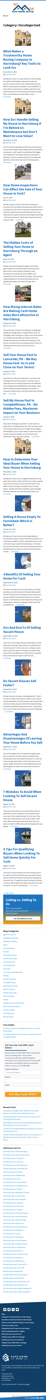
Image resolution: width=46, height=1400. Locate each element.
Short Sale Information (11, 1006)
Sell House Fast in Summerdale (14, 1199)
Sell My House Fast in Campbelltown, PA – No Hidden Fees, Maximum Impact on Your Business (21, 406)
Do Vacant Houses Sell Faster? (19, 683)
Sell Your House (8, 996)
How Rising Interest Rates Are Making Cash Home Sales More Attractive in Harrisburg (22, 313)
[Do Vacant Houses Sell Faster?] (23, 668)
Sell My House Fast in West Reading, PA (17, 1288)
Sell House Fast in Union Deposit (15, 1240)
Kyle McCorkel (10, 74)
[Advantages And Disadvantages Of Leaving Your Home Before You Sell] (23, 721)
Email (7, 1085)
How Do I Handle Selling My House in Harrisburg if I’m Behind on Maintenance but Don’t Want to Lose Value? (22, 128)
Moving (6, 976)
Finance (6, 952)
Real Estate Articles (10, 986)
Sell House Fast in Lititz (11, 1234)
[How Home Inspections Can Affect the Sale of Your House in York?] (23, 172)
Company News (9, 948)
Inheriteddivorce (9, 965)
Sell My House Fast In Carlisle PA (15, 1264)
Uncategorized (8, 1013)
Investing (6, 969)
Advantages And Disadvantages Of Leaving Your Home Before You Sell (22, 738)
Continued (7, 97)
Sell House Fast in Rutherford (13, 1261)
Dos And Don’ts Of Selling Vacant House (22, 629)
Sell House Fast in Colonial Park (14, 1182)
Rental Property (9, 989)
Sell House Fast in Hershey (12, 1172)
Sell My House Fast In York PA (13, 1268)
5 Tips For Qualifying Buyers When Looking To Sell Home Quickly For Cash (21, 855)
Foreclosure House (10, 955)
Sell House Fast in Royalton (13, 1230)
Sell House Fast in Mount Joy (13, 1223)
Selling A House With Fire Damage (13, 1337)
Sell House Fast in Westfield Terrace (16, 1192)
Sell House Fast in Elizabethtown (15, 1227)
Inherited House (9, 962)
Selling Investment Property (13, 1003)
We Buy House (8, 1017)
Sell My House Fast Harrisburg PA (15, 1275)
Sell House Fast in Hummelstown (15, 1165)
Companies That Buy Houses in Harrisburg (16, 1317)
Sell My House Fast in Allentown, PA (16, 1281)
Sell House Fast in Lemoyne (13, 1162)
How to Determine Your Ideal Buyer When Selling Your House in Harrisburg (22, 463)
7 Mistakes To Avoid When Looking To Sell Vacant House (22, 796)
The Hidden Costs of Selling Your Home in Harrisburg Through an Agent (20, 248)
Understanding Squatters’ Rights (13, 1331)
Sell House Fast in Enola (12, 1179)
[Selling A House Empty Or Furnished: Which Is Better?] (23, 503)
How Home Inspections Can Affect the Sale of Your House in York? (22, 189)
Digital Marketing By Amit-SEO (23, 1396)
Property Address (12, 1069)
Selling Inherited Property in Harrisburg (15, 1328)
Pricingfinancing (9, 982)
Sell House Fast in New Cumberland (16, 1155)
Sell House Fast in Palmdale (13, 1237)
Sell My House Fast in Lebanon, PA (15, 1254)
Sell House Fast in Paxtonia (13, 1251)
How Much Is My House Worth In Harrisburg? (17, 1320)
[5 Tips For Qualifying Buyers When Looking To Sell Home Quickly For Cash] (23, 836)
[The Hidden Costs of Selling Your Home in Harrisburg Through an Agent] (23, 229)
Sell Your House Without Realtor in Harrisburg (18, 1323)
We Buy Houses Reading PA (13, 1271)
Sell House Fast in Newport (13, 1257)
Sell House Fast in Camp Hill (13, 1158)
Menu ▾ (5, 16)
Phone (8, 1077)
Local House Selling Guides (13, 972)
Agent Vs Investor (9, 934)
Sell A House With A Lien (10, 1325)
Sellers (5, 999)
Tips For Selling (9, 1010)
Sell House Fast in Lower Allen (14, 1196)
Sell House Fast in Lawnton (13, 1203)
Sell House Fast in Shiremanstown (15, 1213)
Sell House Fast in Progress (13, 1210)
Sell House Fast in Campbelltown (15, 1186)
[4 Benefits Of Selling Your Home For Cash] (23, 561)
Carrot (28, 1384)
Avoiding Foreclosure (11, 938)
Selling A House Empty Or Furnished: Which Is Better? (22, 521)
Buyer (5, 945)
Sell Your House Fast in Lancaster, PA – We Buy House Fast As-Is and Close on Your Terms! (20, 361)
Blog (3, 1314)
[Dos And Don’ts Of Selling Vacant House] (23, 614)
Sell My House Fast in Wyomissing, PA (16, 1292)
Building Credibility (10, 941)
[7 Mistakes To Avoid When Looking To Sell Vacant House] (23, 778)
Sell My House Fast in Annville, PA (15, 1168)
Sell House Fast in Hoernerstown (15, 1244)
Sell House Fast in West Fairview (14, 1220)
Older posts (9, 893)
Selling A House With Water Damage (14, 1343)
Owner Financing (9, 979)
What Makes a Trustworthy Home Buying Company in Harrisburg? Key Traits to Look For (22, 59)
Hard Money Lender (10, 958)
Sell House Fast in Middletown (14, 1175)
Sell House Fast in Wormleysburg (15, 1216)
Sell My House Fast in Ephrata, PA (15, 1285)
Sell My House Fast (10, 993)
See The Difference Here (23, 919)
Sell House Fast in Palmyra (12, 1189)
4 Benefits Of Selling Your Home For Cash (22, 576)
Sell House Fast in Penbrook (13, 1206)
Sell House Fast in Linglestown (14, 1247)
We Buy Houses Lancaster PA (13, 1278)
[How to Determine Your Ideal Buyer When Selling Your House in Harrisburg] (23, 446)
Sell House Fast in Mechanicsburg (15, 1151)
